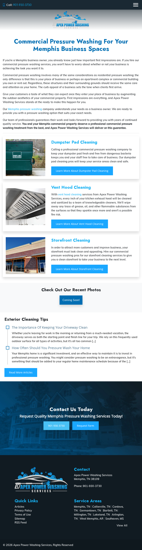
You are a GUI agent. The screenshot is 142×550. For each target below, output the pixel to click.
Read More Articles (21, 372)
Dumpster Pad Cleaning (74, 142)
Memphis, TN (82, 506)
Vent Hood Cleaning (71, 187)
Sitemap (20, 518)
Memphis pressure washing (25, 109)
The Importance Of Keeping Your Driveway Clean (49, 327)
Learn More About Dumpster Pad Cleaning (82, 171)
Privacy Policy (23, 510)
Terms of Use (23, 514)
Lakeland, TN (101, 514)
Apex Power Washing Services (32, 545)
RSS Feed (21, 522)
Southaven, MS (114, 518)
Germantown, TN (90, 510)
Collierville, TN (101, 506)
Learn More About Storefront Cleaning (79, 269)
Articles (19, 506)
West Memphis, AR (91, 518)
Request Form (85, 425)
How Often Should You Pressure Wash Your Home (51, 347)
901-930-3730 (22, 5)
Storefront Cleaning (70, 240)
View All (122, 525)
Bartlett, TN (110, 510)
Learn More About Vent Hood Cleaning (79, 224)
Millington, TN (82, 514)
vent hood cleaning (70, 194)
